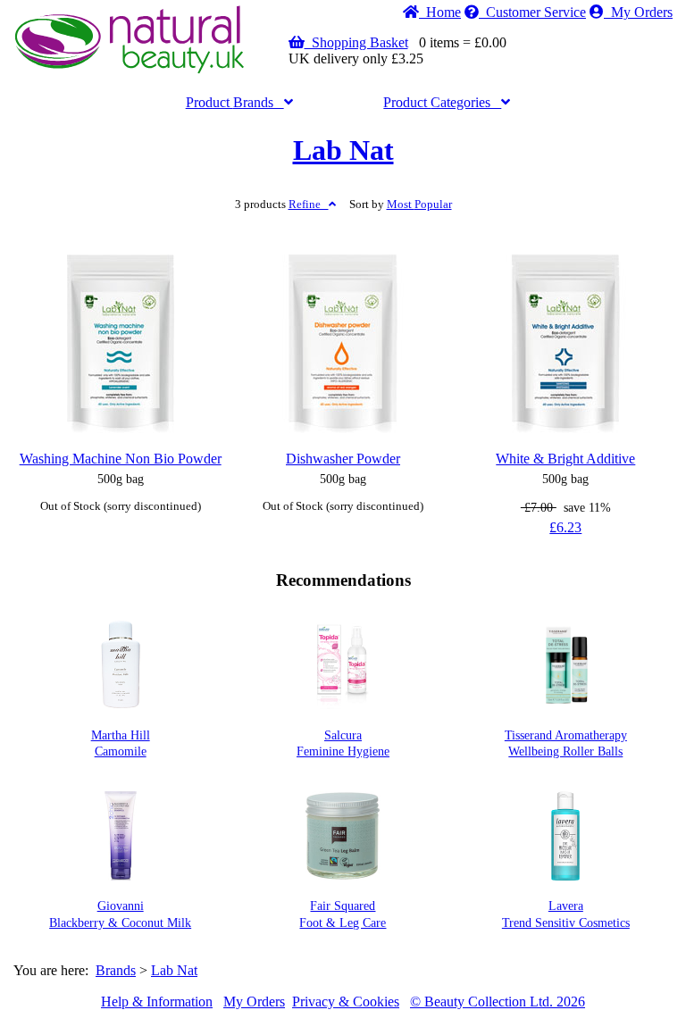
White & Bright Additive (565, 458)
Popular (419, 204)
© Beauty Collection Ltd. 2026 (497, 1001)
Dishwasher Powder (343, 458)
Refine (309, 204)
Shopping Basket (356, 42)
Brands (235, 102)
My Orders (638, 12)
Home (440, 12)
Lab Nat (343, 150)
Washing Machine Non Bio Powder (121, 458)
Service (536, 12)
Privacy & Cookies (345, 1001)
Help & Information (157, 1001)
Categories (442, 102)
